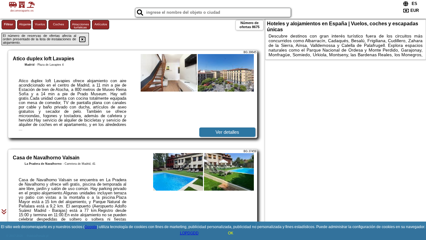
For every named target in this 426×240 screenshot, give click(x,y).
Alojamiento (25, 24)
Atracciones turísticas (80, 25)
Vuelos (40, 24)
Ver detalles (227, 132)
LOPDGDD (189, 233)
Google (91, 227)
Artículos (100, 24)
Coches (58, 24)
